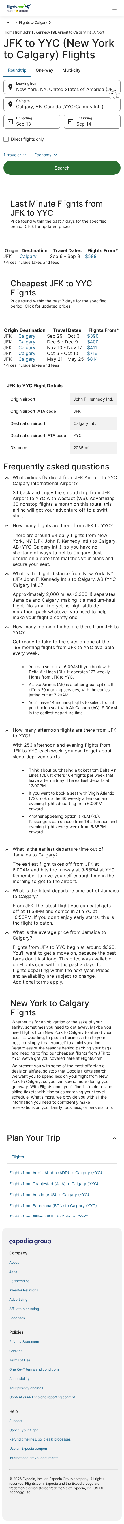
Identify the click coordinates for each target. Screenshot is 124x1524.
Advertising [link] (18, 1299)
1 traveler (12, 154)
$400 (93, 342)
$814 (92, 359)
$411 (92, 347)
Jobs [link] (13, 1272)
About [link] (14, 1262)
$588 (91, 256)
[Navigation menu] (114, 8)
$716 (92, 353)
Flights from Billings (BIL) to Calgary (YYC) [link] (49, 1216)
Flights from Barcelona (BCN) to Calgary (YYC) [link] (53, 1205)
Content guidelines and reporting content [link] (42, 1397)
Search (62, 168)
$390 (93, 336)
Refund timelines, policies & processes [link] (40, 1439)
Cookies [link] (15, 1351)
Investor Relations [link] (23, 1290)
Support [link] (15, 1421)
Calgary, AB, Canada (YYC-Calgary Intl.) (60, 106)
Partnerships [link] (19, 1281)
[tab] (17, 70)
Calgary (28, 256)
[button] (62, 1138)
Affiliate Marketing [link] (24, 1308)
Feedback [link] (17, 1318)
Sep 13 (23, 124)
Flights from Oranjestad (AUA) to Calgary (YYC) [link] (53, 1183)
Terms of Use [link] (19, 1360)
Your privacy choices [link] (26, 1388)
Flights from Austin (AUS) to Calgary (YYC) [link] (49, 1194)
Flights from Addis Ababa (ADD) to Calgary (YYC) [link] (55, 1172)
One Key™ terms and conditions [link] (34, 1369)
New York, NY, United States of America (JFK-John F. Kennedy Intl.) (68, 89)
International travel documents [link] (33, 1458)
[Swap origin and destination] (113, 95)
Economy (43, 154)
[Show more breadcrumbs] (8, 22)
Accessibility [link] (19, 1378)
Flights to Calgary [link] (33, 22)
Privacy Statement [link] (24, 1341)
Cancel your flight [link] (23, 1430)
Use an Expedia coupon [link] (28, 1448)
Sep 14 (83, 124)
